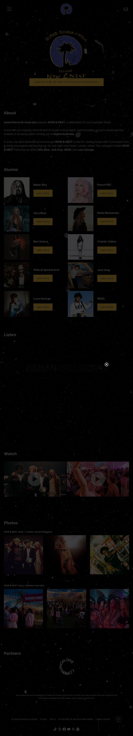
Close (106, 364)
